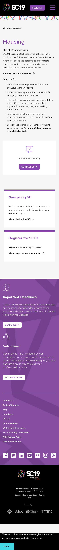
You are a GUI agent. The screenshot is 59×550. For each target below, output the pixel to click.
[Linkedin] (21, 456)
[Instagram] (45, 456)
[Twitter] (13, 456)
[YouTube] (29, 456)
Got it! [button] (7, 546)
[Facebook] (5, 456)
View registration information (25, 253)
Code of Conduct (11, 405)
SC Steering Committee (14, 428)
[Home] (4, 28)
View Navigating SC (19, 219)
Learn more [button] (36, 538)
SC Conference (10, 423)
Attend (9, 28)
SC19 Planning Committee (15, 432)
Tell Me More (12, 377)
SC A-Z (6, 418)
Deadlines (10, 325)
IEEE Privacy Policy (12, 441)
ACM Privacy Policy (12, 437)
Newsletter (8, 414)
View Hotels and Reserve (17, 73)
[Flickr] (37, 456)
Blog (5, 409)
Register (37, 8)
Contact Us (28, 167)
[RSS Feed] (53, 456)
